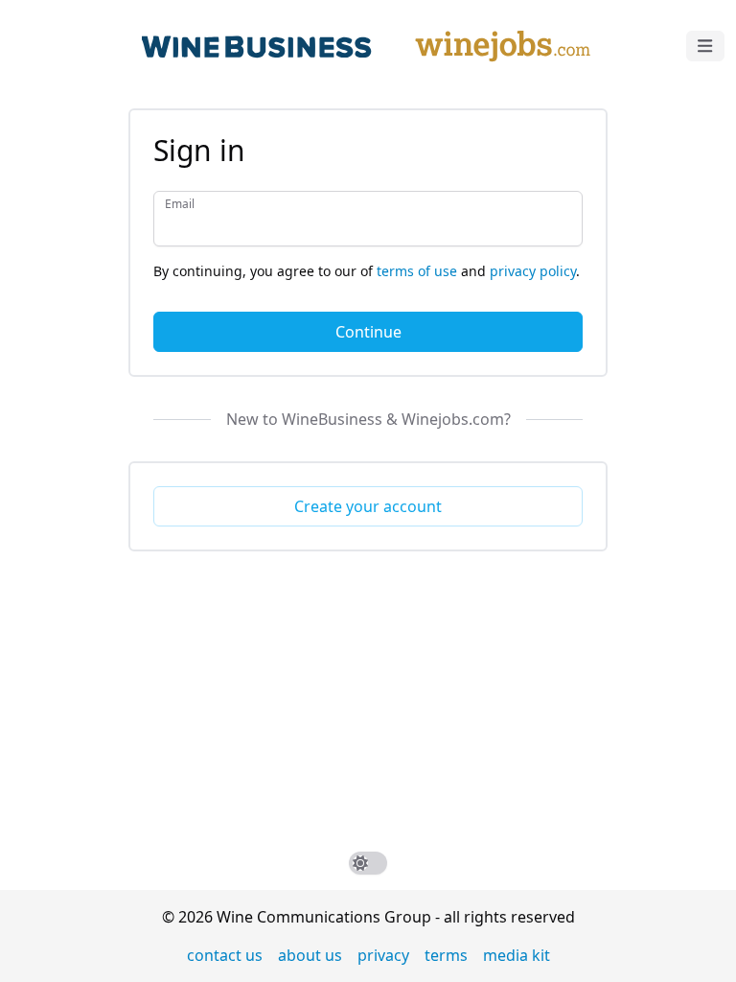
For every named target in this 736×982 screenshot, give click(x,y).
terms (446, 955)
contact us (225, 955)
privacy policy (533, 271)
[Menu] (705, 46)
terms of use (417, 271)
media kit (516, 955)
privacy (383, 955)
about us (310, 955)
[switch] (368, 863)
